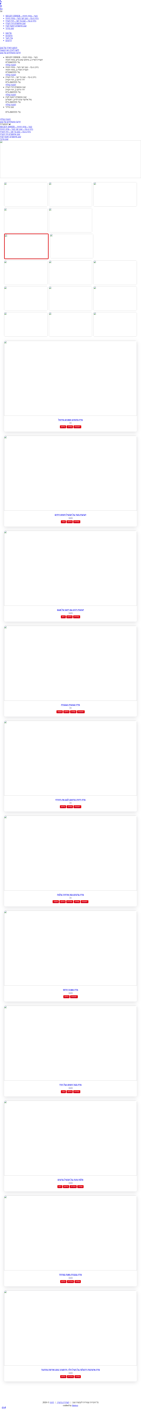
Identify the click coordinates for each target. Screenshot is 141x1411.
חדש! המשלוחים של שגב (10, 52)
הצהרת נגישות (63, 1402)
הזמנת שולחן (5, 119)
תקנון (52, 1402)
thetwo (75, 1405)
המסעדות (16, 131)
